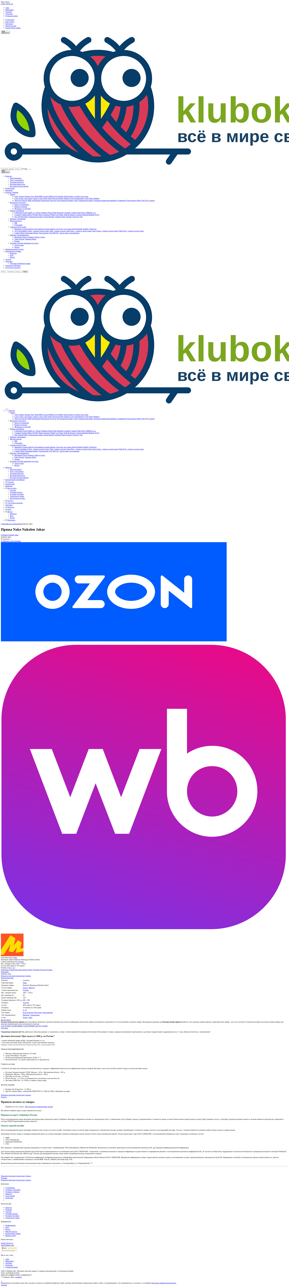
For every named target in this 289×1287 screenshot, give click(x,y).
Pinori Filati (52, 213)
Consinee (17, 215)
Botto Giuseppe (44, 215)
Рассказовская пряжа (65, 200)
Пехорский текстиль (48, 200)
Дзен (7, 8)
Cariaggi (73, 213)
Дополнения (43, 233)
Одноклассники (11, 16)
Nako (50, 198)
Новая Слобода (34, 237)
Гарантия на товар (17, 496)
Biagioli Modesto (88, 215)
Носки (16, 247)
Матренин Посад (21, 237)
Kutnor (70, 196)
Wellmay (96, 198)
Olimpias (44, 213)
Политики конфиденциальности (163, 1283)
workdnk (18, 1277)
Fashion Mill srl (27, 215)
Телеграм (9, 14)
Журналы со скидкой (22, 209)
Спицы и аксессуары (18, 227)
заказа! (50, 1107)
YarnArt (24, 200)
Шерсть (32, 988)
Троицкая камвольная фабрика (105, 200)
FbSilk (52, 215)
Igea (15, 217)
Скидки (13, 490)
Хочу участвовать (17, 180)
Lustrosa (79, 215)
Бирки (35, 233)
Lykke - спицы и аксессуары (38, 231)
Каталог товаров (11, 192)
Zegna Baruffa (49, 217)
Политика (9, 1198)
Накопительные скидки (14, 249)
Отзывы (49, 970)
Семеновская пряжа (85, 200)
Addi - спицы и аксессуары (59, 231)
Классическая (28, 1013)
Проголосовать (16, 178)
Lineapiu (68, 217)
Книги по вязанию (21, 205)
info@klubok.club (7, 1245)
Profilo (35, 215)
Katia (66, 196)
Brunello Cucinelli (63, 213)
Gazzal (45, 196)
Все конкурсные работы (19, 186)
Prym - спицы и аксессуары (133, 231)
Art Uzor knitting (20, 231)
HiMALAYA (53, 196)
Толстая (26, 1003)
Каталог (10, 524)
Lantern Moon (19, 233)
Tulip (121, 231)
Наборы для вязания (18, 219)
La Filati (77, 196)
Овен (16, 239)
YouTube (8, 12)
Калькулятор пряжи (13, 28)
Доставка (9, 261)
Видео (12, 257)
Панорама (29, 233)
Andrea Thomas (24, 196)
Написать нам (10, 26)
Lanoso (35, 198)
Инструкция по (31, 1107)
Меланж (26, 1015)
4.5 (14, 968)
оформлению (42, 1107)
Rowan (55, 198)
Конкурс (8, 176)
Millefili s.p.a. (91, 213)
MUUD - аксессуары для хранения (66, 233)
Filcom (38, 213)
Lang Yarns (28, 198)
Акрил (25, 988)
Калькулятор (27, 970)
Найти (25, 271)
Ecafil (25, 213)
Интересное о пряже (13, 251)
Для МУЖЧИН (29, 1026)
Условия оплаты (16, 492)
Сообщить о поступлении (11, 541)
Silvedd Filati (22, 217)
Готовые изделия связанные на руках (24, 243)
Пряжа (12, 194)
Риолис (22, 239)
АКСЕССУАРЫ (41, 1026)
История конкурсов (17, 184)
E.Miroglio (18, 213)
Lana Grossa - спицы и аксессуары (105, 231)
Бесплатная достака (17, 498)
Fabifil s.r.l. (31, 213)
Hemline (79, 229)
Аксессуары (19, 245)
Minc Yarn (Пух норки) (146, 200)
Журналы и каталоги (18, 203)
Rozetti (60, 198)
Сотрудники (10, 1196)
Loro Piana (59, 215)
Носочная (38, 1013)
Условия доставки (17, 494)
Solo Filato (89, 198)
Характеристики (15, 970)
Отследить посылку (13, 268)
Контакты (9, 24)
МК (15, 223)
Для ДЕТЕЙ (6, 1026)
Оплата (8, 259)
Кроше (17, 241)
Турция (20, 962)
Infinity (61, 196)
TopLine (75, 217)
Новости (13, 253)
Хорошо (4, 1285)
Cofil (80, 217)
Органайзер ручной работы (44, 229)
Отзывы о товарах (12, 1192)
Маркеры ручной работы (24, 229)
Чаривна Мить (30, 239)
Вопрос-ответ (10, 1236)
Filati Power (81, 213)
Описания (18, 225)
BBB (41, 196)
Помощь (8, 1210)
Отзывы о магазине (12, 1190)
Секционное (35, 1015)
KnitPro (86, 229)
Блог (12, 255)
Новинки (9, 190)
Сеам (75, 200)
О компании (10, 1188)
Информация (10, 1225)
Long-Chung (43, 198)
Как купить (9, 22)
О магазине (9, 20)
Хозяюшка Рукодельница (127, 200)
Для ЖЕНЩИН (17, 1026)
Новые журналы (20, 207)
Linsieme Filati (59, 217)
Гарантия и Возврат (13, 265)
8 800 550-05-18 (7, 4)
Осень (25, 1017)
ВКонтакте (9, 10)
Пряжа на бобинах (17, 211)
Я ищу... (25, 169)
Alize (16, 196)
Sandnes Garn (69, 198)
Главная (4, 524)
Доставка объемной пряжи (20, 263)
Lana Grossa (18, 198)
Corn (50, 233)
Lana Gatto (84, 196)
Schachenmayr (79, 198)
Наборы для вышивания (19, 235)
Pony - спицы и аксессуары (81, 231)
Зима (30, 1017)
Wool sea (17, 200)
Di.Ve (97, 215)
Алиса (42, 237)
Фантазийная (48, 1013)
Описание (5, 970)
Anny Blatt (34, 196)
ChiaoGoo (93, 229)
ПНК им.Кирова (34, 200)
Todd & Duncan (69, 215)
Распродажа (10, 188)
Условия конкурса (17, 182)
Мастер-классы (16, 221)
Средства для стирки (64, 229)
